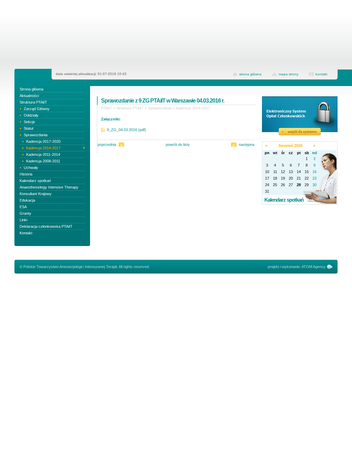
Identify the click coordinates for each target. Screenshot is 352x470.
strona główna (250, 74)
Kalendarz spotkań (284, 200)
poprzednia (107, 144)
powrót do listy (178, 144)
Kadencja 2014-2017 (193, 108)
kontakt (321, 74)
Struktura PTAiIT (130, 108)
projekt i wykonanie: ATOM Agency (297, 267)
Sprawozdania (160, 108)
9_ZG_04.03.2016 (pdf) (126, 130)
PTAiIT (106, 108)
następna (246, 144)
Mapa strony (288, 74)
